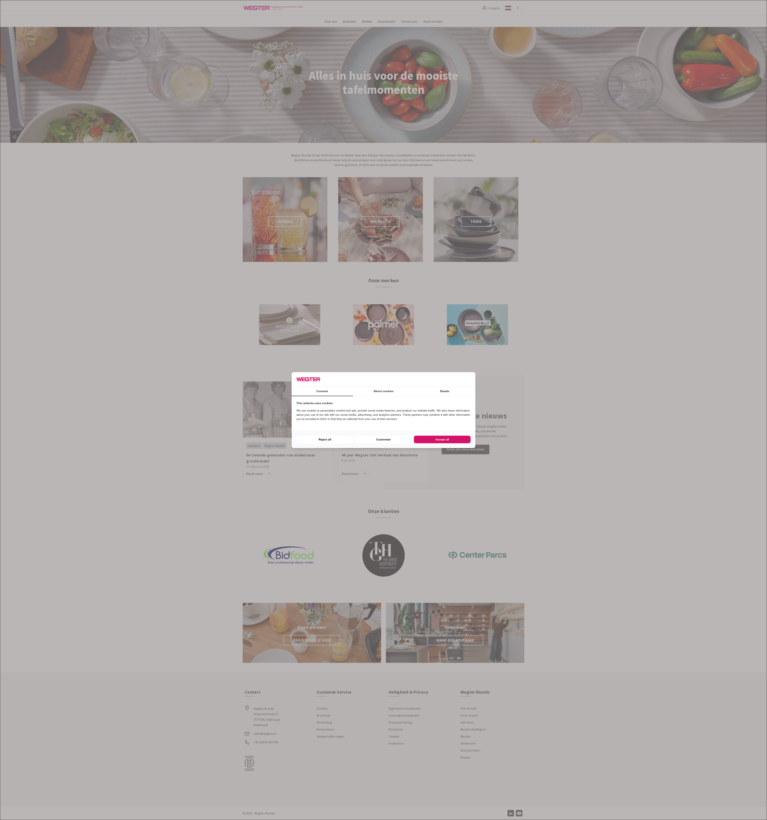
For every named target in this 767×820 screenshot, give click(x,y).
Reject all (325, 439)
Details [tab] (444, 391)
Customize (383, 439)
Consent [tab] (322, 391)
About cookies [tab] (383, 391)
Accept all (442, 439)
